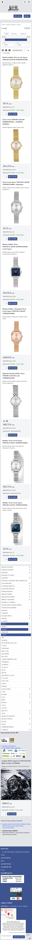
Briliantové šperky (8, 597)
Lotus (3, 705)
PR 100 (3, 670)
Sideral (4, 686)
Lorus (3, 724)
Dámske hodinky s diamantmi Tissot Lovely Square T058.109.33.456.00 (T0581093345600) (14, 311)
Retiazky (4, 572)
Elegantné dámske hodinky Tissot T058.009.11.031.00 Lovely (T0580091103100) (13, 375)
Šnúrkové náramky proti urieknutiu (14, 580)
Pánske (4, 626)
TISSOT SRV (5, 632)
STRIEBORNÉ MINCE (7, 727)
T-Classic (5, 678)
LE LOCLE (5, 667)
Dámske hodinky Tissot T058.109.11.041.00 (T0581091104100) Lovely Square (15, 246)
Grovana (4, 710)
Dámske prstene (7, 591)
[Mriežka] (3, 51)
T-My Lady (5, 681)
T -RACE (4, 645)
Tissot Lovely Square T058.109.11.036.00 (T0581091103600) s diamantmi (15, 183)
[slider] (3, 40)
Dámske (4, 629)
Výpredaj (4, 729)
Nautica (4, 708)
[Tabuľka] (9, 51)
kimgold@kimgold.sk (6, 873)
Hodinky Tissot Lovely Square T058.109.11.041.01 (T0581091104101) (15, 504)
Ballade (5, 656)
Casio (3, 691)
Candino (4, 621)
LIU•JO (3, 713)
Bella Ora (5, 651)
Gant (3, 697)
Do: (17, 43)
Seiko (3, 700)
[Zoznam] (6, 51)
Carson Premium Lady (9, 659)
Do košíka (13, 114)
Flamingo (5, 664)
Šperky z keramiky (8, 599)
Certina (4, 618)
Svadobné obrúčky (8, 586)
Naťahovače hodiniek (8, 607)
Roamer (4, 694)
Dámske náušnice (7, 570)
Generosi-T (5, 662)
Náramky (4, 578)
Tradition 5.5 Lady (8, 675)
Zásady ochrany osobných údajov (17, 932)
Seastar (4, 640)
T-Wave (4, 683)
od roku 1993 (15, 11)
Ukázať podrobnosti (6, 936)
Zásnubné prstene (7, 589)
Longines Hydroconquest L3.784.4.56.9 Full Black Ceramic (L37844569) (16, 762)
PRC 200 (4, 672)
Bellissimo (5, 654)
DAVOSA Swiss (5, 689)
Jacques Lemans (6, 719)
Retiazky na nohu (7, 575)
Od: (4, 43)
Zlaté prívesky (6, 583)
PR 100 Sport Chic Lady (9, 643)
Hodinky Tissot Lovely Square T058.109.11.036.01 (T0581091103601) (15, 441)
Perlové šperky (6, 594)
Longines (4, 613)
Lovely (4, 635)
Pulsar (3, 721)
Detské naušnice (7, 567)
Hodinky (4, 610)
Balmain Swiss (6, 616)
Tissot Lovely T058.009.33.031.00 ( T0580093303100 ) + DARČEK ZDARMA (13, 121)
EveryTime (5, 648)
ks (6, 114)
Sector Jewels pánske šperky (11, 605)
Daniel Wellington (8, 716)
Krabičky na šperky (8, 602)
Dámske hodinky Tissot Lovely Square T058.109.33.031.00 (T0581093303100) (15, 58)
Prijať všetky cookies (19, 937)
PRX (3, 637)
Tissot (3, 624)
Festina (4, 702)
